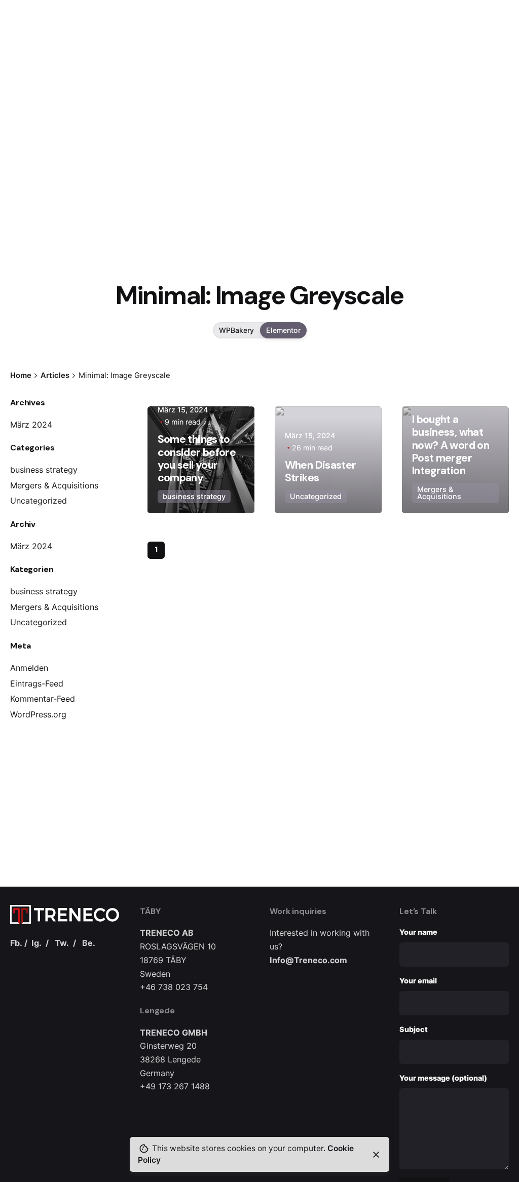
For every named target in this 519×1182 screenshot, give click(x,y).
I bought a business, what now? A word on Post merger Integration (450, 445)
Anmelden (29, 668)
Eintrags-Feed (36, 683)
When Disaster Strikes (320, 471)
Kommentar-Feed (42, 699)
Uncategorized (38, 500)
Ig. (36, 943)
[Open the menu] (24, 71)
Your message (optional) (443, 1078)
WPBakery (236, 330)
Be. (88, 943)
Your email (418, 980)
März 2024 (31, 425)
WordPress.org (38, 714)
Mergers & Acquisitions (54, 485)
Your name (418, 932)
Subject (413, 1029)
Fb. (16, 943)
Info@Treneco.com (308, 960)
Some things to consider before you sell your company (197, 458)
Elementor (283, 330)
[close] (376, 1155)
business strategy (44, 470)
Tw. (62, 943)
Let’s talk (485, 71)
